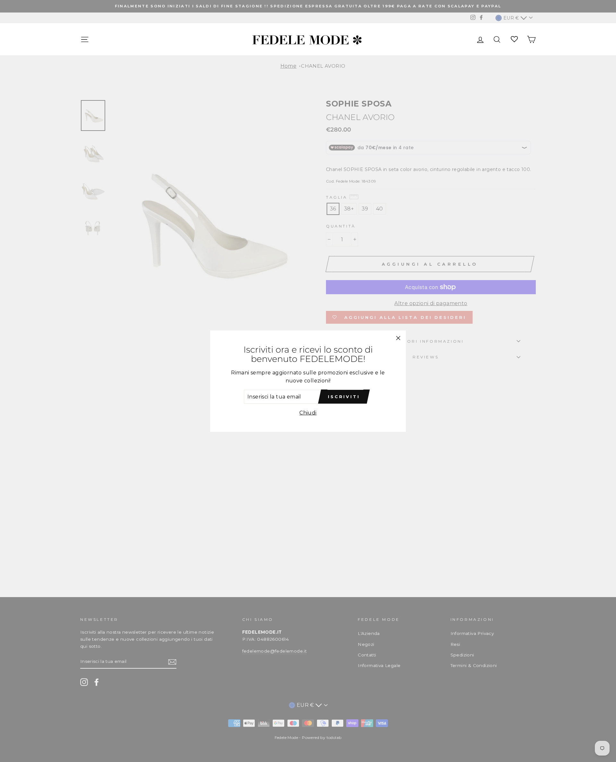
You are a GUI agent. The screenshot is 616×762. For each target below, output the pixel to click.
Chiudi (307, 413)
